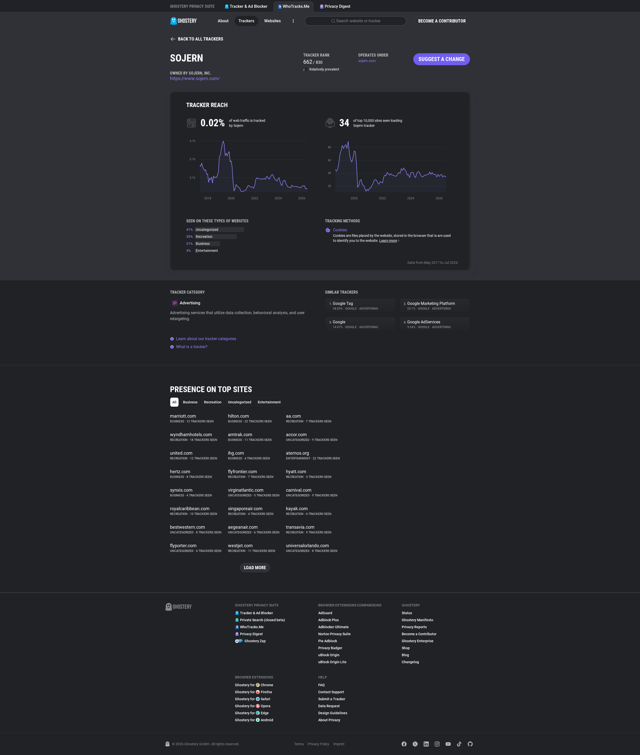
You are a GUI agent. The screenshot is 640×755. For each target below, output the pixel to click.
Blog (405, 655)
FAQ (321, 685)
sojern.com (367, 61)
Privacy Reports (414, 627)
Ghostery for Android (254, 720)
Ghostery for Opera (252, 706)
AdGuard (325, 613)
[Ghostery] (183, 21)
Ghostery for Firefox (253, 692)
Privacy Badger (330, 648)
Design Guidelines (332, 713)
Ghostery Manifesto (417, 620)
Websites (272, 21)
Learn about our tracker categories (206, 338)
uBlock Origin (329, 655)
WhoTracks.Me (296, 6)
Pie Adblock (327, 641)
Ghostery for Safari (252, 699)
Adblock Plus (328, 620)
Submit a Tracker (331, 699)
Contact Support (331, 692)
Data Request (329, 706)
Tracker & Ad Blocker (249, 6)
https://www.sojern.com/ (195, 78)
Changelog (410, 662)
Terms (299, 744)
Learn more (388, 241)
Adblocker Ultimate (333, 627)
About (223, 21)
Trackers (246, 21)
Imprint (338, 744)
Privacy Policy (318, 744)
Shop (406, 648)
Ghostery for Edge (252, 713)
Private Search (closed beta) (262, 620)
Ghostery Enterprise (418, 641)
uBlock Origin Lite (332, 662)
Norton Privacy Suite (334, 634)
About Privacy (329, 720)
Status (407, 613)
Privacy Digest (337, 6)
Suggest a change (441, 59)
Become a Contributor (442, 21)
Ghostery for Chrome (254, 685)
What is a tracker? (192, 346)
